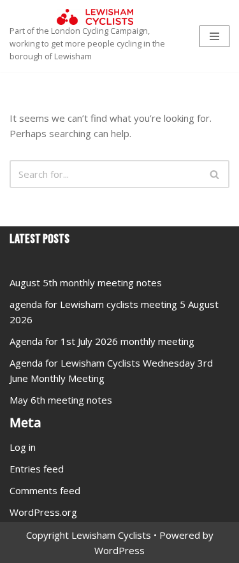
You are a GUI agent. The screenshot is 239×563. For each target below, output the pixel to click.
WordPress (119, 550)
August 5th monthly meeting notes (86, 282)
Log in (23, 447)
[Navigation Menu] (214, 36)
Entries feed (37, 468)
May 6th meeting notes (61, 399)
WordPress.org (43, 512)
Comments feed (45, 490)
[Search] (215, 174)
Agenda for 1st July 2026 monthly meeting (102, 341)
